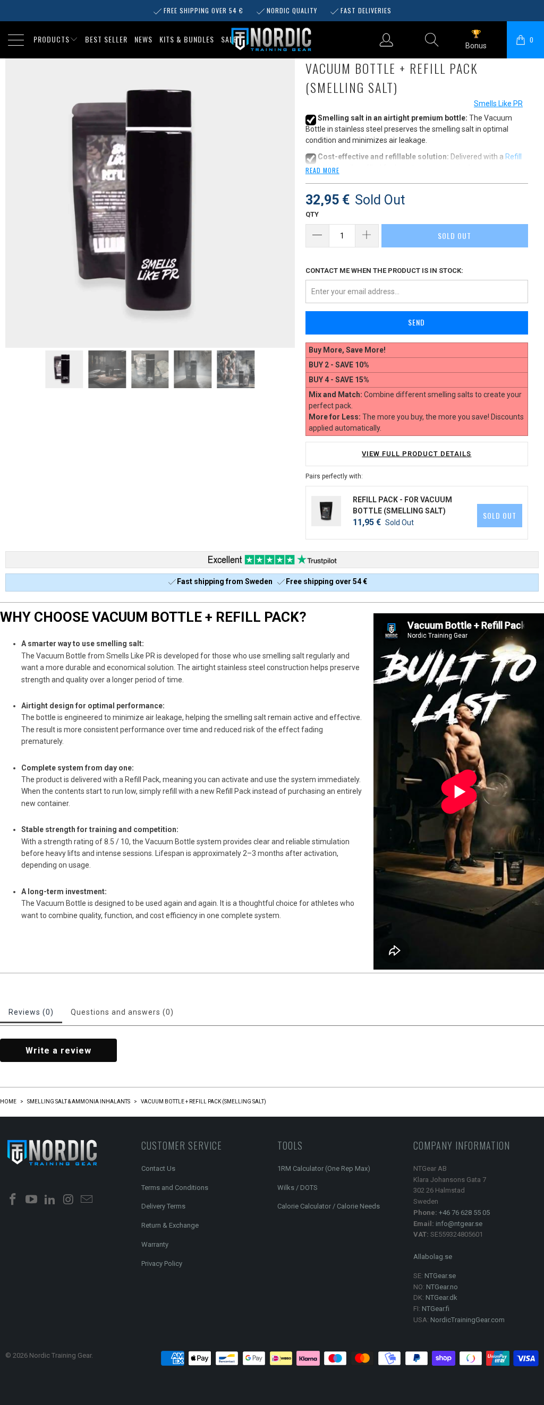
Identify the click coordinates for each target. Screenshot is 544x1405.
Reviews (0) (31, 1012)
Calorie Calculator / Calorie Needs (328, 1206)
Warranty (154, 1244)
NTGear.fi (435, 1309)
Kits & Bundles (186, 39)
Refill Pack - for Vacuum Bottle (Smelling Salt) (402, 505)
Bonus (476, 45)
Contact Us (158, 1168)
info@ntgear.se (459, 1224)
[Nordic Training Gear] (271, 40)
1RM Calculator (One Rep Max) (323, 1168)
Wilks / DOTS (297, 1188)
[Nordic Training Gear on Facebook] (13, 1200)
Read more (322, 170)
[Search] (432, 40)
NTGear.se (440, 1276)
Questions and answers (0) (122, 1012)
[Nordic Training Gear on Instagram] (68, 1200)
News (143, 39)
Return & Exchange (170, 1225)
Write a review (58, 1051)
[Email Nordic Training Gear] (87, 1200)
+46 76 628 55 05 (464, 1212)
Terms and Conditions (174, 1188)
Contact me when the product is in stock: (384, 271)
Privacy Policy (161, 1263)
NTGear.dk (441, 1297)
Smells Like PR (498, 103)
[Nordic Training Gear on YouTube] (32, 1200)
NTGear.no (442, 1287)
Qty (312, 214)
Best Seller (106, 39)
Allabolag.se (432, 1257)
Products (51, 39)
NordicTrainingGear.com (467, 1320)
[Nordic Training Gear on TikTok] (50, 1200)
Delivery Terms (163, 1206)
